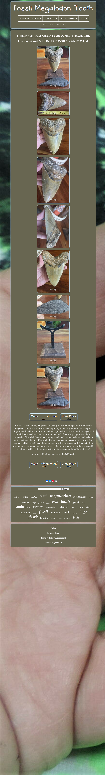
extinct (17, 497)
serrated (38, 506)
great (91, 497)
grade (48, 503)
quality (34, 497)
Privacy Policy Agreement (53, 537)
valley (53, 518)
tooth (65, 501)
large (34, 503)
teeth (44, 496)
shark (33, 517)
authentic (23, 506)
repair (80, 506)
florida (60, 518)
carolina (75, 513)
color (25, 497)
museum (67, 518)
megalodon (60, 495)
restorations (80, 496)
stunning (25, 503)
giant (75, 502)
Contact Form (53, 533)
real (55, 501)
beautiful (55, 512)
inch (76, 517)
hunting (44, 518)
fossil (43, 511)
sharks (66, 512)
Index (53, 528)
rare (72, 507)
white (88, 507)
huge (83, 512)
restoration (51, 507)
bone (34, 513)
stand (83, 503)
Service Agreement (53, 542)
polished (41, 503)
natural (63, 506)
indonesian (25, 512)
